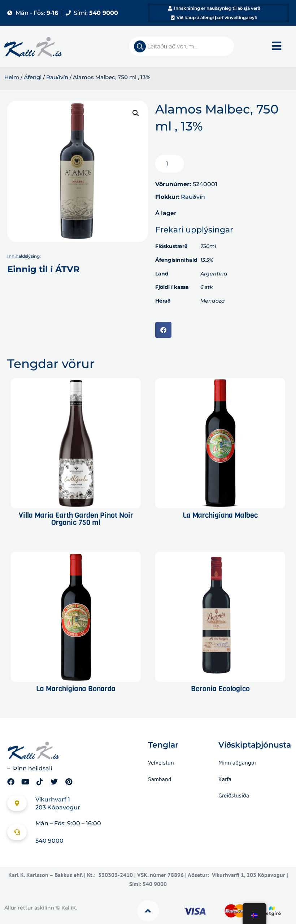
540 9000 (49, 840)
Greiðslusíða (233, 795)
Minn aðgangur (237, 762)
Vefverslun (161, 762)
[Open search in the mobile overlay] (182, 46)
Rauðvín (57, 77)
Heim (11, 77)
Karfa (224, 779)
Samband (159, 779)
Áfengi (33, 77)
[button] (135, 113)
